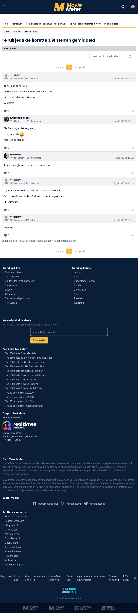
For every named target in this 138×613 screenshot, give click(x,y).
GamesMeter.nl (13, 547)
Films (6, 31)
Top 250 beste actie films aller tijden (24, 371)
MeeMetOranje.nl (14, 564)
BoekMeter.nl (12, 542)
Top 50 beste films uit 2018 (19, 397)
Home (5, 24)
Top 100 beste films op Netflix (20, 379)
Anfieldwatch (12, 560)
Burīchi (77, 285)
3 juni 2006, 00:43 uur (124, 183)
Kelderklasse (12, 556)
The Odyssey (12, 276)
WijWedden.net (13, 551)
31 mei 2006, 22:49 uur (123, 121)
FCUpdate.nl (11, 525)
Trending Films (12, 268)
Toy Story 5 (11, 302)
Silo (76, 276)
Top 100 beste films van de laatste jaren (26, 375)
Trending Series (81, 268)
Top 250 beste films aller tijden (21, 353)
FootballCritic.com (14, 521)
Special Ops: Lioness (85, 281)
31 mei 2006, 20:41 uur (123, 78)
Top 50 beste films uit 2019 (19, 401)
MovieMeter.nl (12, 534)
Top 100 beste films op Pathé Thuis (23, 388)
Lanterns (78, 272)
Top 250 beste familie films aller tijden (25, 366)
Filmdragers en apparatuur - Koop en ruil (45, 24)
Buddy (8, 289)
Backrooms (11, 285)
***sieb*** (16, 75)
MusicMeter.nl (12, 538)
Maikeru (15, 154)
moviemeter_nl (96, 503)
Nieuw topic (31, 31)
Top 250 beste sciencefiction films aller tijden (29, 357)
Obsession (10, 294)
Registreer (6, 576)
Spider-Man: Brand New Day (20, 281)
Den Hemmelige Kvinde (17, 298)
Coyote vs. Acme (14, 272)
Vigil (76, 294)
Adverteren (40, 576)
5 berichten (10, 48)
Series (17, 31)
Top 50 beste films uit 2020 (19, 392)
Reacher (78, 298)
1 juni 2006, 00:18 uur (124, 158)
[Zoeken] (123, 7)
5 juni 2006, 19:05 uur (124, 220)
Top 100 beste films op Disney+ (21, 384)
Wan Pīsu (79, 302)
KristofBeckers (20, 117)
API (135, 578)
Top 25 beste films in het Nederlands (24, 405)
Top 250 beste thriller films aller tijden (25, 362)
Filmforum (17, 24)
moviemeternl (73, 503)
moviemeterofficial (47, 503)
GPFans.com (11, 529)
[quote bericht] (132, 112)
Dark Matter (80, 289)
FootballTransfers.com (17, 516)
